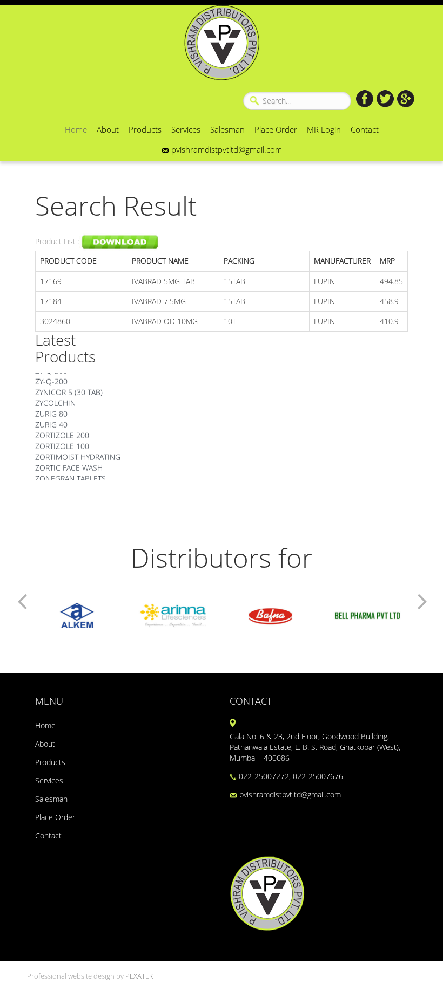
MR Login (324, 129)
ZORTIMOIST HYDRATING (77, 453)
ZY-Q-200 (51, 378)
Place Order (275, 129)
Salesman (227, 129)
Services (185, 129)
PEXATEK (139, 976)
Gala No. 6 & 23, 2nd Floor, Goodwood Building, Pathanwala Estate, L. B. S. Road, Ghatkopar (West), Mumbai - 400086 (315, 747)
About (108, 129)
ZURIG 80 (51, 410)
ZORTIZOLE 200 (62, 431)
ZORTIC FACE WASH (69, 464)
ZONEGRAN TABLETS (70, 475)
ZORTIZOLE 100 (62, 442)
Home (76, 129)
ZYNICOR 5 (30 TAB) (69, 388)
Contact (365, 129)
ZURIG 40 (51, 421)
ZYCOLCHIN (55, 399)
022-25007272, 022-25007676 (290, 776)
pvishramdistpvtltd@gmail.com (225, 149)
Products (145, 129)
